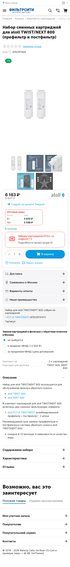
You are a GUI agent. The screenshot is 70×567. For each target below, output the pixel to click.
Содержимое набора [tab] (18, 450)
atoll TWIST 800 (17, 393)
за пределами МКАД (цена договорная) (31, 351)
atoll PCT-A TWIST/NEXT (21, 412)
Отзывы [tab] (8, 467)
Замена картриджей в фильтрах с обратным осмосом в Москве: (35, 333)
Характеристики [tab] (15, 458)
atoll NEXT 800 (16, 397)
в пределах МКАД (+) (24, 345)
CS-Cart (50, 550)
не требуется (16, 340)
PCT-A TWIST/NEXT (18, 317)
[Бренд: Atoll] (58, 194)
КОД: (5, 52)
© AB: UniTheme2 (34, 553)
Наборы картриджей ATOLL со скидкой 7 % (36, 237)
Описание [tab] (10, 377)
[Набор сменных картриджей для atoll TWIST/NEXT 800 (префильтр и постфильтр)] (35, 104)
